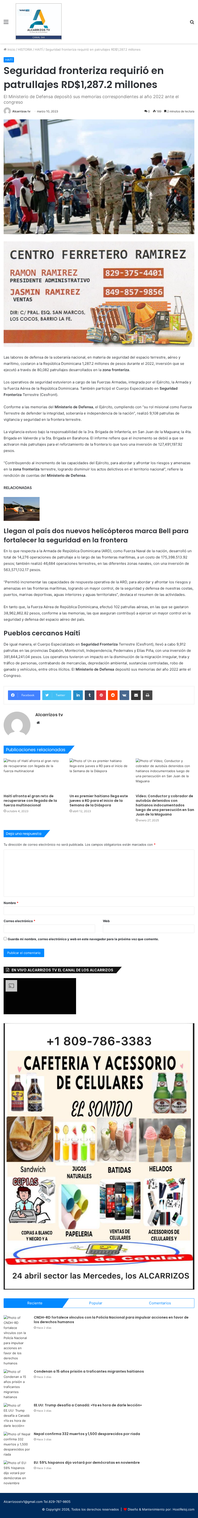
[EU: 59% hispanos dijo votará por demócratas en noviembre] (17, 1473)
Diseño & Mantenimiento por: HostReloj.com (161, 1509)
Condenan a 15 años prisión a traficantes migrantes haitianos (89, 1371)
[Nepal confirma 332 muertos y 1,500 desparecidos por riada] (17, 1444)
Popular (95, 1303)
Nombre (11, 903)
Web (106, 921)
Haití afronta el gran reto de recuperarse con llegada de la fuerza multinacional (30, 801)
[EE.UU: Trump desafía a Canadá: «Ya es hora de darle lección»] (17, 1415)
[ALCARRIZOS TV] (39, 21)
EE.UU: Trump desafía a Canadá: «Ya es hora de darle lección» (88, 1405)
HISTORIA (25, 49)
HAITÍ (39, 49)
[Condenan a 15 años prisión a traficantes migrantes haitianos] (17, 1384)
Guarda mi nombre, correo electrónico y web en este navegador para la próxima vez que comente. (83, 939)
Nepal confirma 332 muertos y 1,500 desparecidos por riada (87, 1433)
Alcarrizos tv (21, 111)
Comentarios (160, 1303)
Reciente (34, 1303)
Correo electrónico (19, 921)
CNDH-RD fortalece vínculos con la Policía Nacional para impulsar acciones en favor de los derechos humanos (111, 1320)
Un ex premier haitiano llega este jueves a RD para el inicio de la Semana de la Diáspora (99, 801)
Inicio (11, 49)
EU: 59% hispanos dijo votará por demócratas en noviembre (87, 1462)
